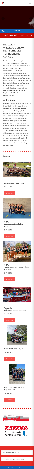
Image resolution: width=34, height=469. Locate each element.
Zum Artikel (9, 193)
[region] (17, 21)
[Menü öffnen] (30, 3)
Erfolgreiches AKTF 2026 (14, 183)
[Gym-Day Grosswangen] (17, 335)
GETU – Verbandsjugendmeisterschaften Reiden (16, 267)
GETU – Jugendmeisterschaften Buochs (13, 224)
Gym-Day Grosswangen (13, 349)
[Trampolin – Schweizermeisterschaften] (17, 294)
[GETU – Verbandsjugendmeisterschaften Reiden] (17, 251)
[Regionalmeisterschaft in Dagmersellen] (17, 374)
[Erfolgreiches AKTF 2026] (17, 170)
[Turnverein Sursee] (4, 3)
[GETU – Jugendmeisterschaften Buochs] (17, 208)
